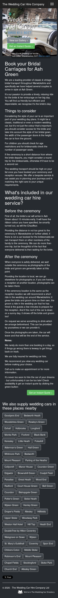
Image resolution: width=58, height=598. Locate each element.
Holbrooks (20, 428)
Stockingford (29, 562)
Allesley (29, 511)
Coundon (9, 492)
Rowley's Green (37, 421)
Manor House (26, 466)
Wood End (41, 479)
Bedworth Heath (32, 415)
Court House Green (28, 485)
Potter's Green (12, 498)
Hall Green (33, 447)
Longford (35, 428)
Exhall (8, 428)
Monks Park (11, 434)
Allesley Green (28, 569)
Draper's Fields (12, 511)
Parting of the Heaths (36, 460)
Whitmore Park (12, 453)
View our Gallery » (18, 40)
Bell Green (47, 485)
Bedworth (29, 453)
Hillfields (41, 511)
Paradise (9, 479)
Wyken (32, 537)
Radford (9, 485)
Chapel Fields (12, 562)
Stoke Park (46, 562)
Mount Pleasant (12, 460)
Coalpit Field (46, 473)
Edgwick (9, 473)
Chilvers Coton (12, 549)
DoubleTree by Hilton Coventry (20, 530)
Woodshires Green (14, 421)
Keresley (9, 441)
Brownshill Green (26, 473)
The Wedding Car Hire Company (23, 4)
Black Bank (39, 434)
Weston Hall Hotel (14, 524)
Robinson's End (12, 556)
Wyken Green (12, 505)
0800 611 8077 (19, 32)
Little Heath (24, 441)
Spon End (48, 543)
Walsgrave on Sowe (15, 537)
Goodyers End (12, 415)
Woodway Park (29, 517)
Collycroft (9, 466)
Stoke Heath (30, 498)
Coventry (33, 543)
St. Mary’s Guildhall (14, 543)
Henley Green (30, 505)
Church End (11, 569)
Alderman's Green (14, 447)
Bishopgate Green (28, 492)
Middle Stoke (31, 549)
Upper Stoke (11, 517)
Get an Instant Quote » (21, 46)
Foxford (25, 434)
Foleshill (39, 441)
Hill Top (31, 524)
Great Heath (24, 479)
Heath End (45, 524)
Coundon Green (46, 466)
